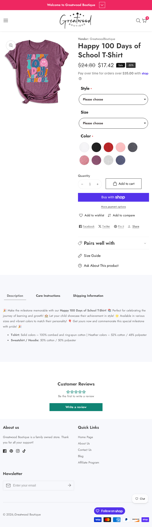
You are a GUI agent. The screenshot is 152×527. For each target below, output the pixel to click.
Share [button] (135, 226)
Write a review (76, 407)
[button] (113, 243)
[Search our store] (139, 20)
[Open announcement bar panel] (102, 5)
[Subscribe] (69, 485)
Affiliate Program (88, 462)
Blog (81, 456)
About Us (84, 443)
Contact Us (84, 450)
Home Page (85, 437)
